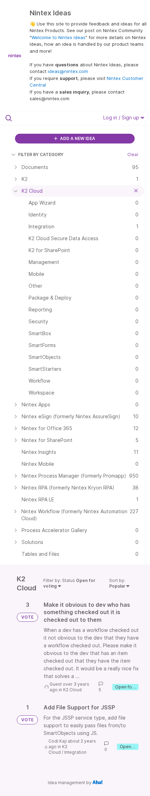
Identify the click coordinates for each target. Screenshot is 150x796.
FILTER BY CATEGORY (40, 154)
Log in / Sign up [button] (122, 117)
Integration (75, 752)
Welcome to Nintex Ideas (58, 37)
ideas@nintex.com (68, 71)
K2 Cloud (72, 689)
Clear (132, 154)
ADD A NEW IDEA (77, 138)
